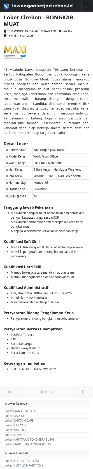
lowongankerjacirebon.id (42, 5)
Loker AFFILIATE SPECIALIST (24, 461)
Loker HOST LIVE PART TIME (24, 465)
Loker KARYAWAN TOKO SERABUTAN (30, 439)
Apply (48, 391)
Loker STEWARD (16, 435)
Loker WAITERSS (16, 430)
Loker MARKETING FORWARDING (28, 444)
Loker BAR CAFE (16, 425)
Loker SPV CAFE (15, 416)
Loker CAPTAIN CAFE (19, 421)
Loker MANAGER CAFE (20, 411)
